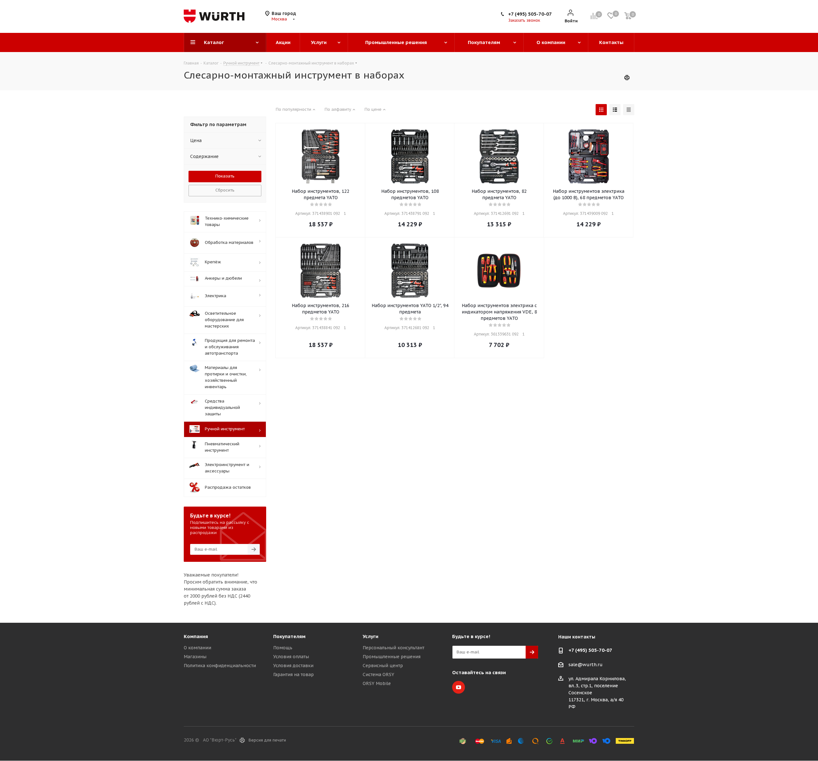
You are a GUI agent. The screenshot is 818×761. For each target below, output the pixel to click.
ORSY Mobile (377, 683)
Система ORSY (378, 674)
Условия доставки (293, 665)
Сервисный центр (383, 665)
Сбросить (225, 190)
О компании (197, 648)
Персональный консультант (393, 648)
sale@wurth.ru (585, 664)
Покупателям (289, 636)
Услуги (370, 636)
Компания (196, 636)
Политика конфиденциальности (220, 665)
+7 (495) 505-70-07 (530, 14)
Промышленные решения (392, 656)
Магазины (195, 656)
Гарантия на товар (293, 674)
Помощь (282, 648)
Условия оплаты (291, 656)
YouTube (458, 687)
